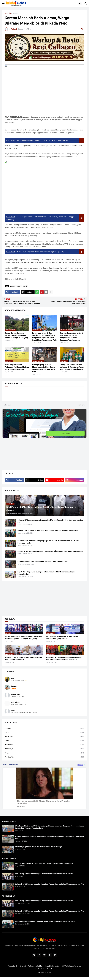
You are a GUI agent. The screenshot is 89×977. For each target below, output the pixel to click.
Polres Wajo (44, 736)
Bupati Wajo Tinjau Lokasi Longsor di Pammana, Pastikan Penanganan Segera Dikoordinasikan (46, 573)
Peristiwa (44, 728)
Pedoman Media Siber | (35, 966)
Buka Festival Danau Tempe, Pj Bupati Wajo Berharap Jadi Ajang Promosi (62, 638)
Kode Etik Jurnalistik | (52, 966)
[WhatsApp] (37, 292)
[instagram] (50, 955)
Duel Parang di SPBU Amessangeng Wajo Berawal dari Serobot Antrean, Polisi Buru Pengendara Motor (48, 542)
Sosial (44, 753)
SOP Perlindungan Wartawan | (71, 966)
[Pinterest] (42, 292)
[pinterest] (55, 955)
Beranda (8, 13)
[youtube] (44, 955)
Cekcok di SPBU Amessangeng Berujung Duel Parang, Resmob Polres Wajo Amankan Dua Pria (50, 521)
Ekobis (44, 741)
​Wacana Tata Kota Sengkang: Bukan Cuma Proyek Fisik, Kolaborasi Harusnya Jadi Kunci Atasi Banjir (49, 837)
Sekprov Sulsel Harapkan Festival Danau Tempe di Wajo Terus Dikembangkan (23, 658)
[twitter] (39, 955)
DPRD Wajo (44, 749)
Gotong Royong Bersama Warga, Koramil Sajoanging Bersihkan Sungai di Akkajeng (16, 335)
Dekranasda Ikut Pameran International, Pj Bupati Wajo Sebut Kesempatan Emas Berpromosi (64, 658)
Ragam (44, 732)
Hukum (19, 286)
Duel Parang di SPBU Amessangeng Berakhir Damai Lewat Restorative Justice (44, 874)
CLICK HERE (65, 433)
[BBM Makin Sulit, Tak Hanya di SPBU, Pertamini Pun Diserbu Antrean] (10, 564)
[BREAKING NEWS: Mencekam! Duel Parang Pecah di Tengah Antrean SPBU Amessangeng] (10, 554)
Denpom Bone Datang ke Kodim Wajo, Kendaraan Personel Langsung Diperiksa (44, 863)
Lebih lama (81, 405)
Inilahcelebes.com (45, 973)
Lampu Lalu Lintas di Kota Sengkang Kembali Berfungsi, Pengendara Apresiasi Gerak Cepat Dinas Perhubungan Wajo (44, 336)
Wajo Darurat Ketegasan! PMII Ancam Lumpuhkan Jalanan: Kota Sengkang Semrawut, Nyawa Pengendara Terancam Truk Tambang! (49, 827)
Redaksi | (23, 966)
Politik (25, 286)
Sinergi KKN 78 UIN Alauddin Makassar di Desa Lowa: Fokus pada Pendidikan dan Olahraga (72, 367)
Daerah (15, 13)
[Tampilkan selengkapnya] (51, 292)
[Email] (46, 292)
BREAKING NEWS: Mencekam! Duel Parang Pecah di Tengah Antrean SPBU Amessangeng (50, 551)
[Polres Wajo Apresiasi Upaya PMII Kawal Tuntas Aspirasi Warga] (8, 849)
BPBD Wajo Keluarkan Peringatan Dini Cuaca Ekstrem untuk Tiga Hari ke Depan (17, 367)
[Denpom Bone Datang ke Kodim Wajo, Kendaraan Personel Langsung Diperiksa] (8, 866)
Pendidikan (44, 745)
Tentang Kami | (12, 966)
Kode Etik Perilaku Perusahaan (45, 969)
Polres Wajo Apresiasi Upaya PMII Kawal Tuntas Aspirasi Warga (38, 847)
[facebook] (34, 955)
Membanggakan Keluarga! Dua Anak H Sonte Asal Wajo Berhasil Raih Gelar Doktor (47, 530)
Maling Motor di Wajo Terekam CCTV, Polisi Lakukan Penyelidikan (42, 140)
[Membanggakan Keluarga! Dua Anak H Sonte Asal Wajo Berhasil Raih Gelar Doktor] (10, 533)
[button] (3, 4)
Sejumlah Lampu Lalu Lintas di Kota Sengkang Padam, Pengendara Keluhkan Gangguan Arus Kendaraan (71, 336)
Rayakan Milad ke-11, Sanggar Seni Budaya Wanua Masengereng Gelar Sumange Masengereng (23, 638)
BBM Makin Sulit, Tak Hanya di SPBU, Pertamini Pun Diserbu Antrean (42, 561)
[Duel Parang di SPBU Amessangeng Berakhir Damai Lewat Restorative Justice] (8, 876)
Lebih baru (7, 405)
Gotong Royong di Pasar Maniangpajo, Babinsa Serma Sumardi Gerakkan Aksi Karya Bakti (43, 368)
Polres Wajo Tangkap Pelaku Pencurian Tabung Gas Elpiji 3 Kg (40, 252)
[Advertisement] (19, 452)
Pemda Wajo (44, 757)
